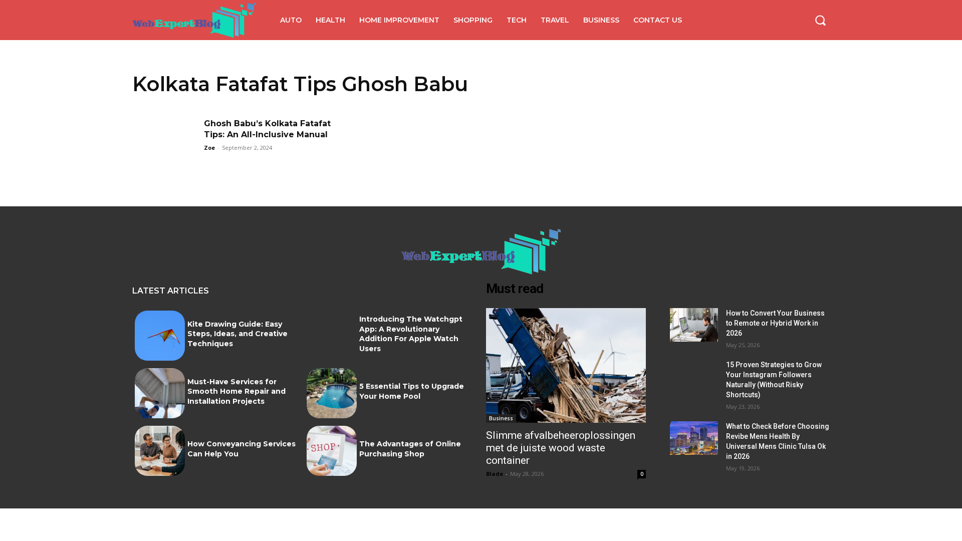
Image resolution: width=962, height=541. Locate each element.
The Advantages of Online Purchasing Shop (410, 448)
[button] (820, 20)
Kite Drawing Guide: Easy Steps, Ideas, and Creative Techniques (237, 334)
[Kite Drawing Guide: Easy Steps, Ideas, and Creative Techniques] (160, 336)
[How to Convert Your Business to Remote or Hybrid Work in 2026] (694, 325)
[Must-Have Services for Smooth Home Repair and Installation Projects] (160, 393)
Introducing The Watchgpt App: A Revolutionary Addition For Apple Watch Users (410, 334)
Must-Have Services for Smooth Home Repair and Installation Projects (236, 391)
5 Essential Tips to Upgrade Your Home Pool (411, 391)
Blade (494, 473)
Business (501, 418)
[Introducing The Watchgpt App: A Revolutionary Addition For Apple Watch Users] (332, 336)
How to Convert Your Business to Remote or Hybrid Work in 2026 (775, 323)
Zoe (209, 147)
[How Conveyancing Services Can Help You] (160, 451)
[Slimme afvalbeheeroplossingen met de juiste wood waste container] (566, 365)
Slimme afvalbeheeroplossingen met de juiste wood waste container (560, 447)
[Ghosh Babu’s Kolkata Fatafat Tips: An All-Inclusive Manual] (164, 141)
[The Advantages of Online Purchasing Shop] (332, 451)
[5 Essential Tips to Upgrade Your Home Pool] (332, 393)
